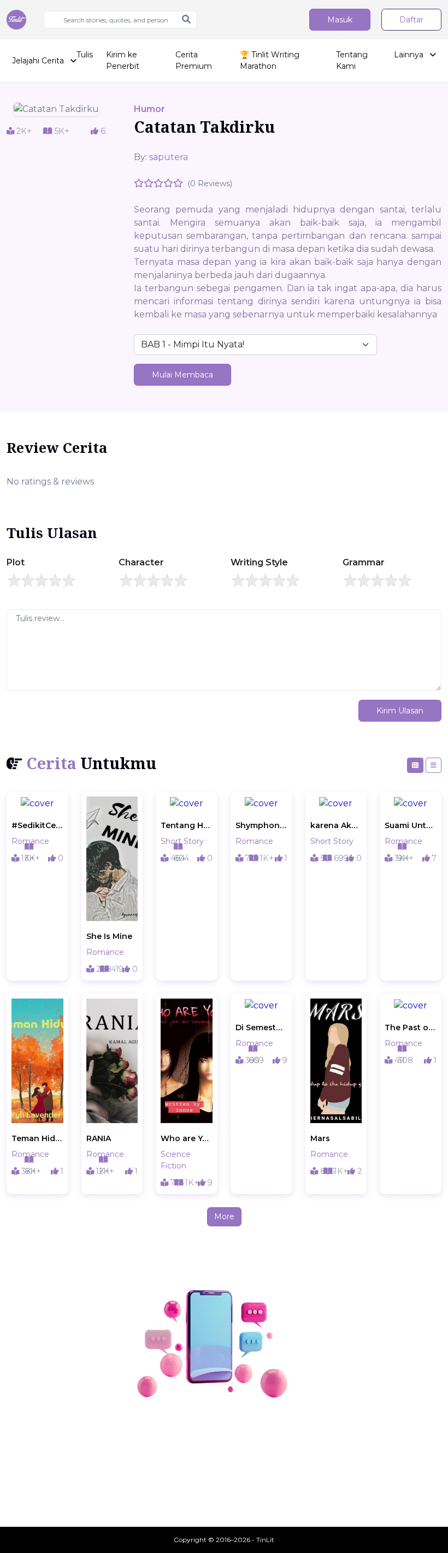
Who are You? (187, 1138)
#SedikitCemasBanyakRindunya (37, 825)
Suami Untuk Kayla (411, 825)
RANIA (98, 1138)
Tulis (84, 55)
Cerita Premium (193, 60)
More (224, 1216)
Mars (320, 1138)
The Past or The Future (411, 1027)
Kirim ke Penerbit (122, 60)
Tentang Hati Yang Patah (187, 825)
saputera (168, 157)
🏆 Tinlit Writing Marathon (269, 60)
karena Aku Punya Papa (336, 825)
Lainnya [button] (410, 55)
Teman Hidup (37, 1138)
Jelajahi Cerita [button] (39, 61)
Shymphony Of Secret (261, 825)
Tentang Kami (352, 60)
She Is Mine (109, 936)
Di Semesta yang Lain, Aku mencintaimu (261, 1027)
